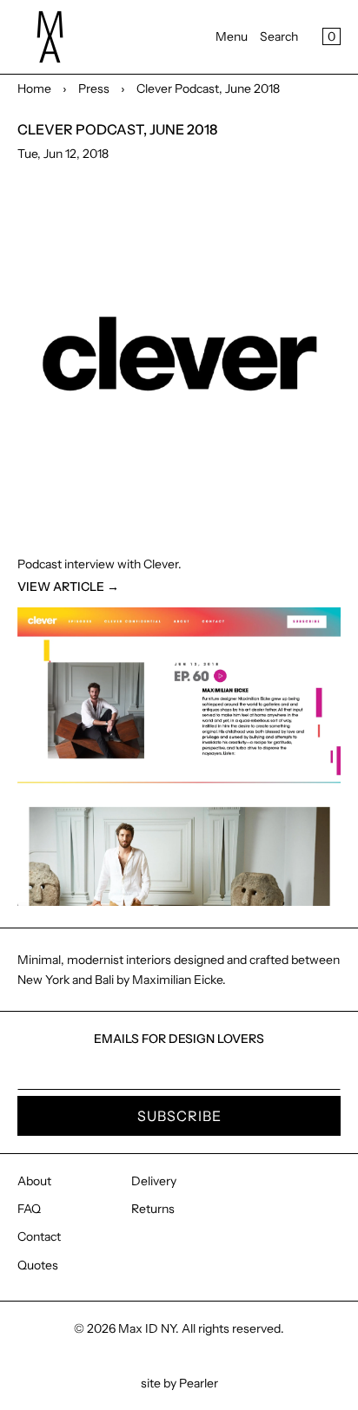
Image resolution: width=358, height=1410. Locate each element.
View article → (68, 586)
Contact (39, 1236)
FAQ (29, 1209)
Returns (153, 1209)
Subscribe (179, 1116)
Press (93, 88)
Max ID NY (147, 1328)
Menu (231, 36)
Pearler (198, 1383)
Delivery (153, 1181)
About (34, 1181)
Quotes (37, 1265)
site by (160, 1383)
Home (34, 88)
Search (279, 36)
